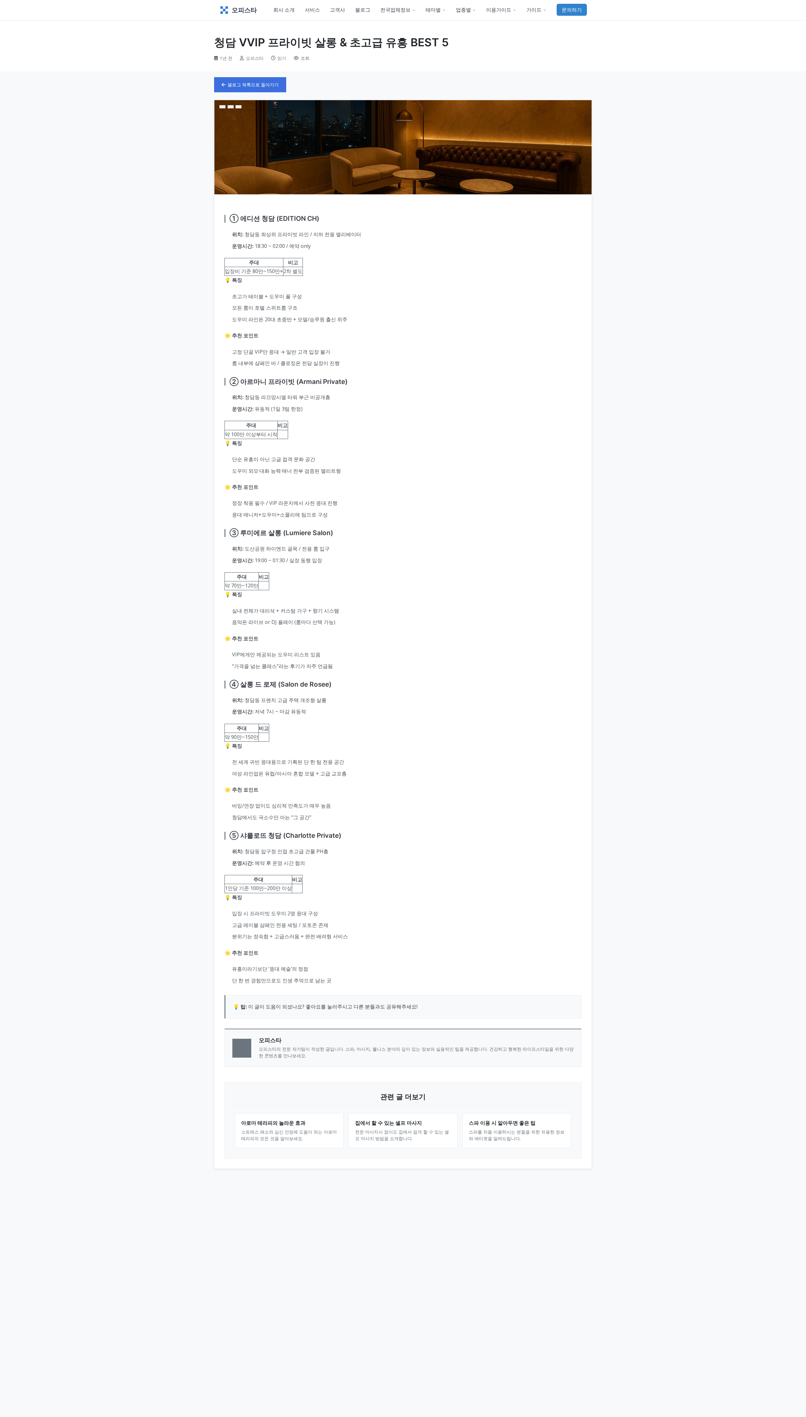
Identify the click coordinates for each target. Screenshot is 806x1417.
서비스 (312, 9)
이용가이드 (498, 9)
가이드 (534, 9)
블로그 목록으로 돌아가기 (253, 85)
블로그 (362, 9)
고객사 (337, 9)
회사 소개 (284, 9)
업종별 (463, 9)
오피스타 (244, 10)
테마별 (433, 9)
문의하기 (572, 9)
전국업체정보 (395, 9)
